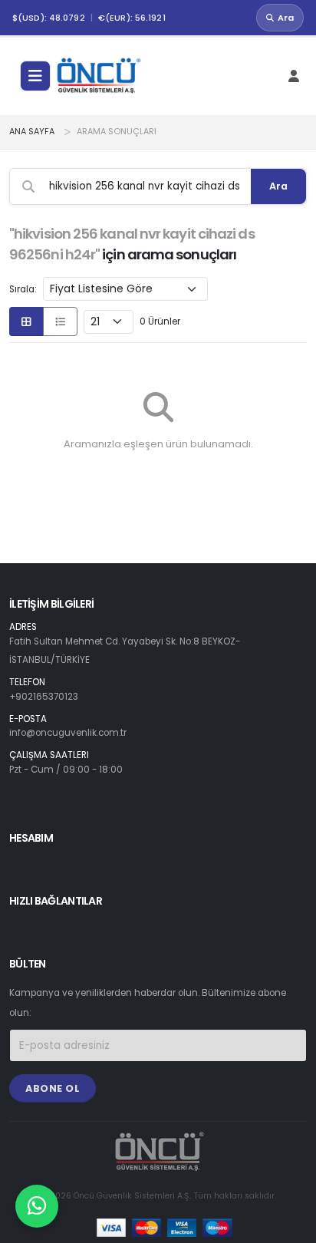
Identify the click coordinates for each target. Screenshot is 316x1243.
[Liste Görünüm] (60, 321)
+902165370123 (43, 697)
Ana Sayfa (31, 131)
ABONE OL (52, 1088)
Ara (286, 18)
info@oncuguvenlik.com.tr (68, 733)
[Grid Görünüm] (26, 321)
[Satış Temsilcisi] (36, 1206)
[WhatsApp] (36, 1206)
